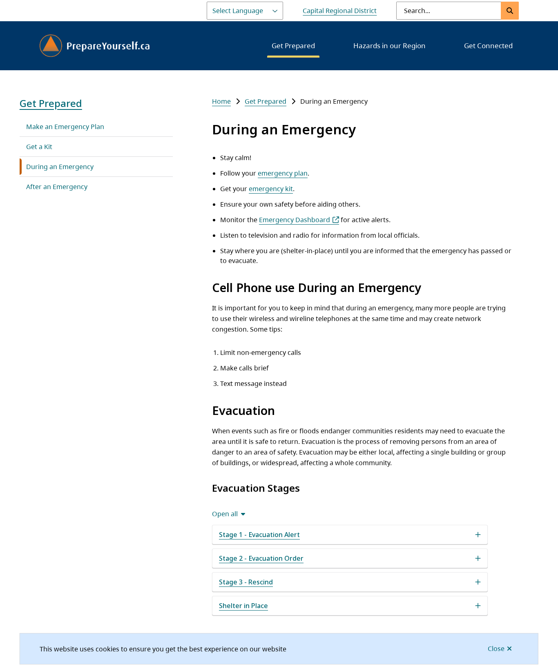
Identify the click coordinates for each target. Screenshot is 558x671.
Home (221, 101)
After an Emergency (56, 186)
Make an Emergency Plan (65, 126)
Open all (225, 513)
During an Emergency (60, 166)
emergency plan (283, 173)
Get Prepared (293, 45)
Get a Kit (39, 146)
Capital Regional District (340, 10)
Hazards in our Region (389, 45)
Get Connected (488, 45)
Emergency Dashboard (294, 219)
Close (496, 648)
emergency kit (271, 188)
